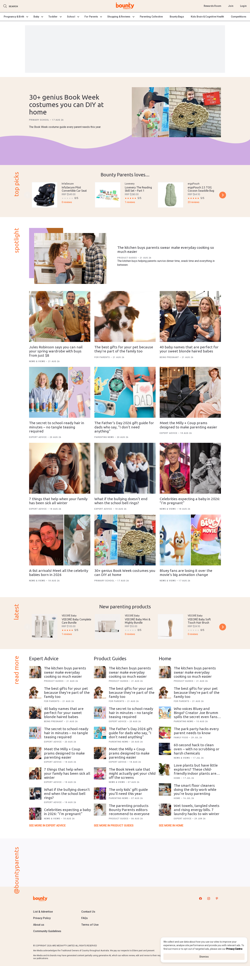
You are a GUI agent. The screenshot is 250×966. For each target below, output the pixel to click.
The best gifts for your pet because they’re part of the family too (123, 349)
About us (38, 924)
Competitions (238, 16)
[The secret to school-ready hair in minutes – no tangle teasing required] (59, 392)
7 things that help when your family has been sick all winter (58, 501)
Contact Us (88, 911)
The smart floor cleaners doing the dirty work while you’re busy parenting (195, 789)
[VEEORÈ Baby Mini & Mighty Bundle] (107, 627)
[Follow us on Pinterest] (217, 898)
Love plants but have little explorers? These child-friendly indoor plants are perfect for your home (196, 771)
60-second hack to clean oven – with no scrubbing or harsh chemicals (196, 749)
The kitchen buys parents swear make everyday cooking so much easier (65, 672)
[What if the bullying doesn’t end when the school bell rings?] (125, 468)
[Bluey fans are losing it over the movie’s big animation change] (190, 540)
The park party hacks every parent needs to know (196, 731)
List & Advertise (43, 911)
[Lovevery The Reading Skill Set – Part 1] (107, 195)
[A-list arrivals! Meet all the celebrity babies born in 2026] (59, 540)
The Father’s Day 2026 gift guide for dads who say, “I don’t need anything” (124, 427)
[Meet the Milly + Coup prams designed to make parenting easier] (190, 392)
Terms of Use (89, 924)
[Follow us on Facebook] (200, 898)
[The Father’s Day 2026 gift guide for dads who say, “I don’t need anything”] (125, 392)
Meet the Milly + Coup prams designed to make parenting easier (188, 425)
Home (177, 778)
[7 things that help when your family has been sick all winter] (59, 468)
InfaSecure (68, 183)
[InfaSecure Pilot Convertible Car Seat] (44, 195)
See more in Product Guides (114, 825)
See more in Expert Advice (47, 825)
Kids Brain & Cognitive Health (207, 16)
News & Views (37, 361)
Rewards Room (212, 6)
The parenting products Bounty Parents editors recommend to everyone (129, 810)
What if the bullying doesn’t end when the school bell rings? (120, 501)
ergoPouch (193, 183)
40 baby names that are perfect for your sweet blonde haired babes (189, 349)
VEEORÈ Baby (69, 615)
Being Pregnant (170, 357)
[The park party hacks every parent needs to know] (165, 733)
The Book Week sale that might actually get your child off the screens (132, 773)
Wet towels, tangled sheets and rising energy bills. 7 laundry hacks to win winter (196, 810)
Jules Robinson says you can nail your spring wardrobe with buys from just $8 (55, 351)
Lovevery (130, 183)
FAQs (84, 918)
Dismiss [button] (204, 956)
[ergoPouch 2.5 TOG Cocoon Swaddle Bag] (170, 195)
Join (230, 6)
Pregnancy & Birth (14, 16)
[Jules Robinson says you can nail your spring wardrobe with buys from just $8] (59, 316)
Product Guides (127, 258)
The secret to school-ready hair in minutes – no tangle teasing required (56, 427)
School (71, 16)
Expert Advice (38, 437)
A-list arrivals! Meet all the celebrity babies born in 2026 (58, 572)
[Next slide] (222, 195)
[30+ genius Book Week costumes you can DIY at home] (176, 112)
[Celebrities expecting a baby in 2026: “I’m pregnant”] (190, 468)
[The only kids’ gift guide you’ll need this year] (100, 793)
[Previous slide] (27, 195)
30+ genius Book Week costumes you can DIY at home (66, 104)
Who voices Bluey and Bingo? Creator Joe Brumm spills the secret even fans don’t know (196, 715)
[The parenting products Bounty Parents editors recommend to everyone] (100, 810)
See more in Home (171, 825)
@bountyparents (16, 870)
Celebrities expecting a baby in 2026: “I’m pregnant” (67, 812)
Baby (36, 16)
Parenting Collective (151, 16)
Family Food (181, 737)
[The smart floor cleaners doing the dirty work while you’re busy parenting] (165, 789)
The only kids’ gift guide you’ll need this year (128, 791)
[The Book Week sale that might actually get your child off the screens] (100, 773)
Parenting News (104, 437)
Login (243, 6)
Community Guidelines (47, 931)
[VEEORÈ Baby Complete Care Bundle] (44, 627)
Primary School (39, 120)
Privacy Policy (42, 918)
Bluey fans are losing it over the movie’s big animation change (186, 572)
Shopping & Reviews (118, 16)
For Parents (91, 16)
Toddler (52, 16)
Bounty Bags (177, 16)
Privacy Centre (234, 949)
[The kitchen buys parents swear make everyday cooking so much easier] (70, 258)
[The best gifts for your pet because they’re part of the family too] (125, 316)
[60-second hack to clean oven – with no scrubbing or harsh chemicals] (165, 749)
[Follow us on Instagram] (208, 898)
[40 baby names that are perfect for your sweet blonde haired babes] (190, 316)
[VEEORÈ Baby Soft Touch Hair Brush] (170, 626)
